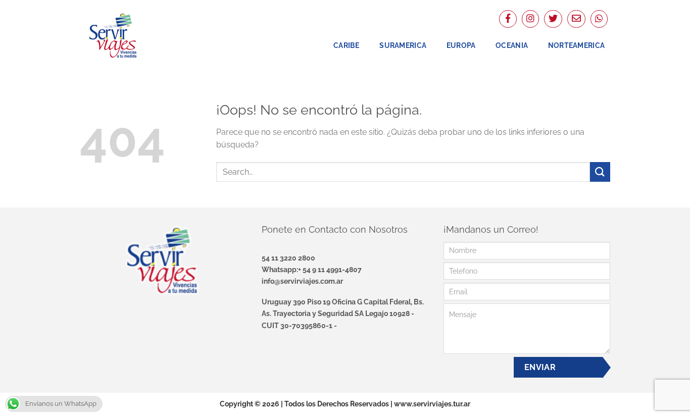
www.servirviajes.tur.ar (432, 403)
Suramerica (402, 45)
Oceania (512, 45)
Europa (461, 45)
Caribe (346, 45)
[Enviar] (600, 172)
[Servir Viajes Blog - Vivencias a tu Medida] (130, 35)
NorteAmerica (576, 45)
